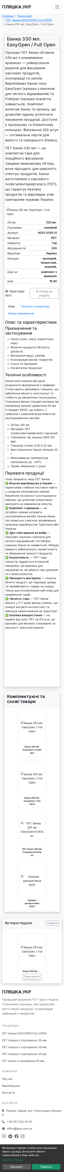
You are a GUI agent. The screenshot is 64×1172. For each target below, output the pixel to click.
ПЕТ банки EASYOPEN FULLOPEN (29, 20)
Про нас (7, 1079)
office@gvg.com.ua (19, 1128)
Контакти (8, 1092)
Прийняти (46, 1166)
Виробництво (11, 1086)
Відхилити (17, 1166)
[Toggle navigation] (57, 6)
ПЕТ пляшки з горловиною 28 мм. (24, 1040)
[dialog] (32, 1158)
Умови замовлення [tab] (21, 313)
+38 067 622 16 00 (35, 662)
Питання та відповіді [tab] (35, 306)
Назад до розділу (45, 293)
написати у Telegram (23, 675)
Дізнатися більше (12, 1159)
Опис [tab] (11, 306)
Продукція (24, 16)
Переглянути (32, 976)
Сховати (52, 923)
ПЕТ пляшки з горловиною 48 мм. (24, 1054)
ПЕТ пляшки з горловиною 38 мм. (24, 1047)
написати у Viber (20, 668)
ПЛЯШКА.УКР (16, 6)
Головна (7, 16)
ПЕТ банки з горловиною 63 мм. (23, 1061)
